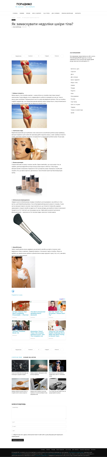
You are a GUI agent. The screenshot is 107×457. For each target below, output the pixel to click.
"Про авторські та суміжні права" (76, 452)
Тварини (73, 107)
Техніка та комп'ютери (77, 110)
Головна (15, 13)
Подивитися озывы (17, 295)
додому (13, 17)
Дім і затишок (55, 13)
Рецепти (73, 90)
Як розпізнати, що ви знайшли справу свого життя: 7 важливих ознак (57, 374)
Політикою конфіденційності (41, 455)
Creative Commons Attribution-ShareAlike (52, 454)
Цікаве (72, 112)
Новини (22, 13)
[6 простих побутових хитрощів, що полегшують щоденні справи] (20, 366)
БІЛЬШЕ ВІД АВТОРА (29, 357)
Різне (72, 93)
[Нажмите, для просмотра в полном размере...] (39, 116)
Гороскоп (73, 71)
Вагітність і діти (75, 69)
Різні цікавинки (74, 96)
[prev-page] (37, 398)
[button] (93, 13)
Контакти (78, 13)
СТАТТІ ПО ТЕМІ (17, 357)
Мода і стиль (74, 82)
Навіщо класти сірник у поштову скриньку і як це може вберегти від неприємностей (38, 393)
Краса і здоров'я (75, 80)
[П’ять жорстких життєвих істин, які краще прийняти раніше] (57, 384)
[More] (62, 56)
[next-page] (40, 398)
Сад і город (46, 13)
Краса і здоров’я (36, 13)
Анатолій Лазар (17, 27)
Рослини (73, 99)
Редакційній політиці (16, 454)
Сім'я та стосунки (75, 104)
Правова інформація (67, 13)
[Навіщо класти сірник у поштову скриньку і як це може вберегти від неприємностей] (38, 384)
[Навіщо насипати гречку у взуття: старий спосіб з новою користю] (20, 384)
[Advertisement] (66, 5)
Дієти (72, 74)
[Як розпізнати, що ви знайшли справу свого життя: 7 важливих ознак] (57, 366)
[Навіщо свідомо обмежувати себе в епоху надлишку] (38, 366)
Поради (28, 13)
